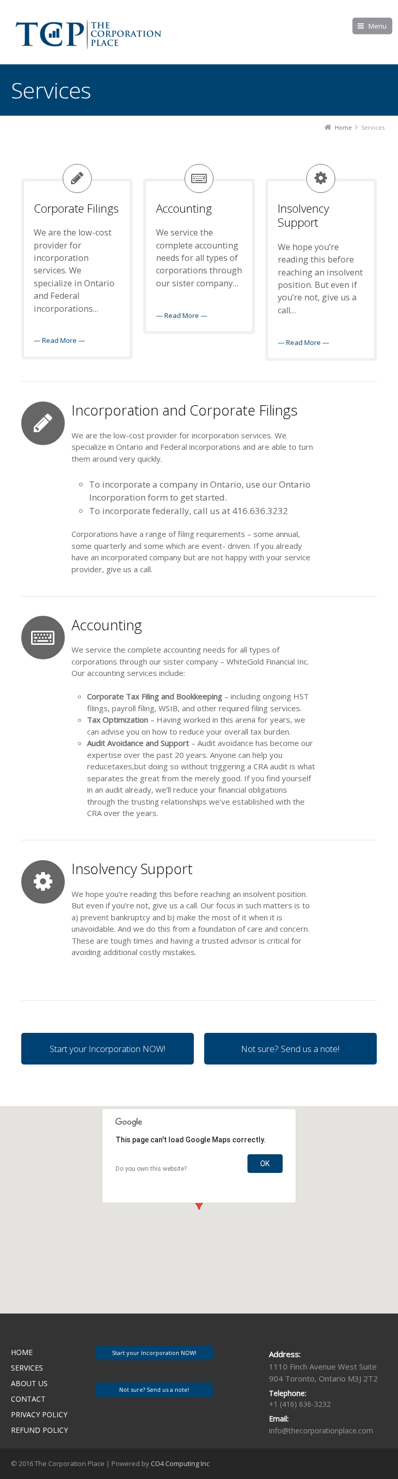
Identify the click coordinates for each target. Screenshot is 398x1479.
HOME (22, 1352)
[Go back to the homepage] (88, 33)
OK (264, 1163)
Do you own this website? (151, 1168)
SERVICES (27, 1368)
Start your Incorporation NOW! (107, 1049)
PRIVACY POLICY (39, 1414)
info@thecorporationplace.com (321, 1430)
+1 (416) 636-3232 (300, 1404)
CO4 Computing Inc (180, 1463)
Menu (377, 26)
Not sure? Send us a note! (290, 1049)
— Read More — (59, 340)
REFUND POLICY (39, 1430)
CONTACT (28, 1399)
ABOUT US (29, 1383)
